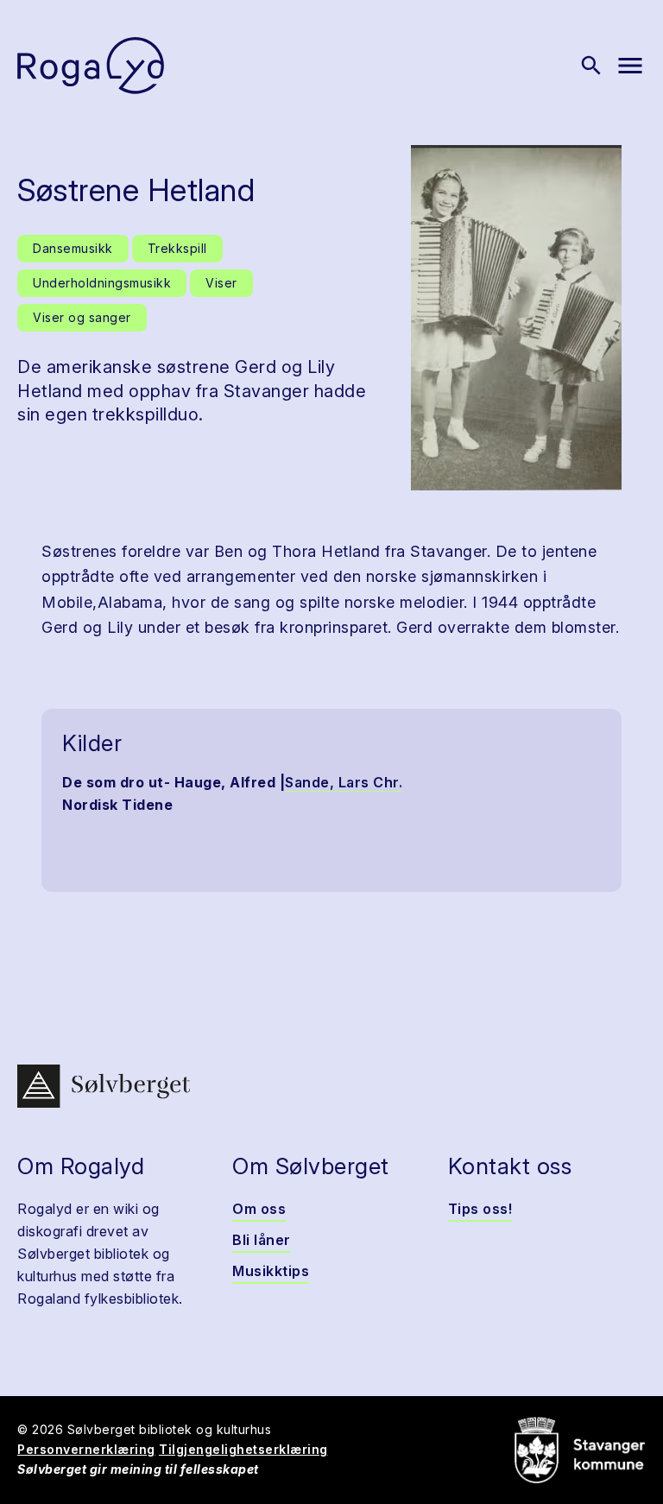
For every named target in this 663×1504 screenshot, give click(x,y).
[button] (516, 317)
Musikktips (270, 1271)
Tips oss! (480, 1208)
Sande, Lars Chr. (343, 782)
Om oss (259, 1208)
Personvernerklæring (86, 1449)
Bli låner (261, 1239)
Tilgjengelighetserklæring (243, 1449)
